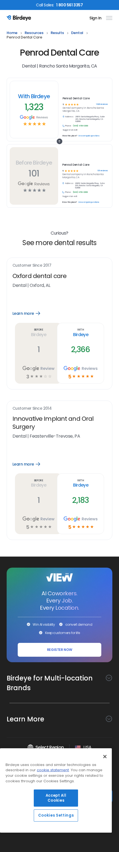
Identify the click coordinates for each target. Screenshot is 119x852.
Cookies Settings (56, 815)
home (12, 33)
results (57, 33)
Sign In (95, 18)
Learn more (30, 313)
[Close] (105, 756)
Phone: (68, 192)
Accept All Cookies (56, 798)
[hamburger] (108, 18)
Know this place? (69, 202)
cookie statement (53, 770)
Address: (69, 183)
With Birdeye (34, 96)
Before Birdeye (34, 163)
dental (77, 33)
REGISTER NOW (59, 649)
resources (34, 33)
